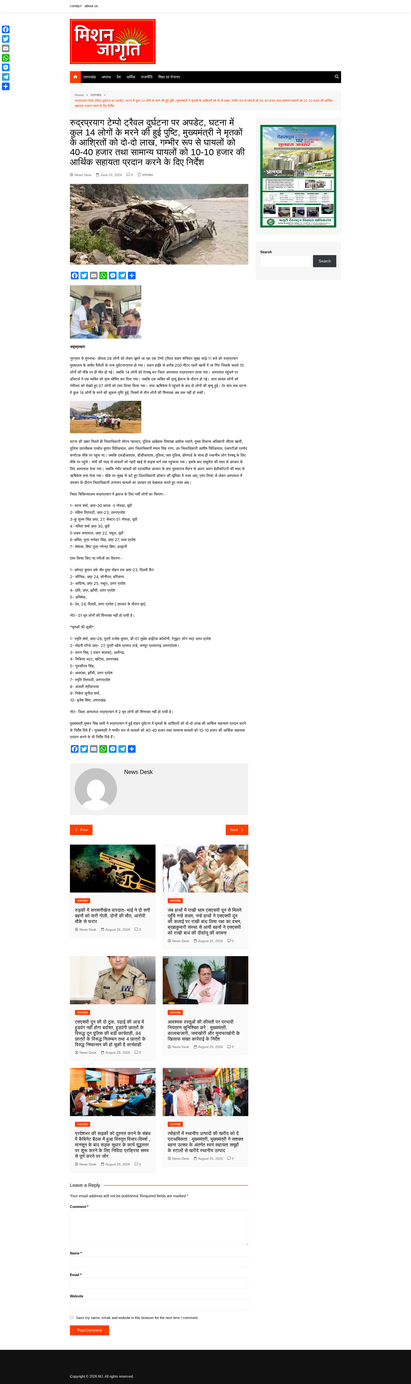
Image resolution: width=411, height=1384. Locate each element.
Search (266, 252)
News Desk (82, 175)
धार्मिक (131, 77)
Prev (84, 830)
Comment (79, 1207)
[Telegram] (5, 77)
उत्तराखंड (89, 77)
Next (234, 830)
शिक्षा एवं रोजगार (169, 77)
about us (91, 6)
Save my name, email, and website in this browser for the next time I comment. (137, 1318)
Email (76, 1275)
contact (75, 6)
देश (119, 77)
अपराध (106, 77)
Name (76, 1253)
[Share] (5, 86)
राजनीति (146, 77)
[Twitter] (5, 39)
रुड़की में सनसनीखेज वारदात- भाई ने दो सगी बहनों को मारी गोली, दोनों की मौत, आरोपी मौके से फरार (112, 915)
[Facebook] (5, 29)
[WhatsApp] (5, 58)
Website (76, 1296)
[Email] (5, 48)
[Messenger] (5, 67)
